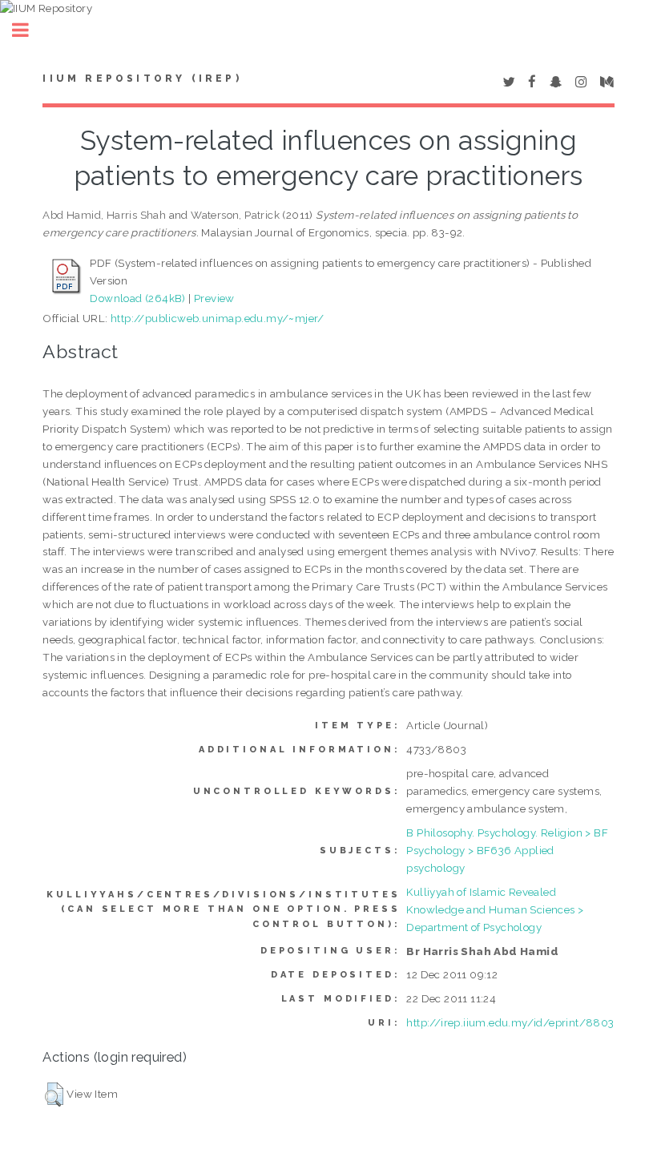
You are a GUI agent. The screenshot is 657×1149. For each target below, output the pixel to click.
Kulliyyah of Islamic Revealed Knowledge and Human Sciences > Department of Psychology (494, 909)
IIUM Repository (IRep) (141, 78)
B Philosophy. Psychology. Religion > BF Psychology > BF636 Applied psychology (507, 850)
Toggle (29, 30)
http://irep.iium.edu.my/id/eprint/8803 (510, 1022)
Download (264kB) (137, 298)
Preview (214, 298)
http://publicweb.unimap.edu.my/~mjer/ (217, 318)
